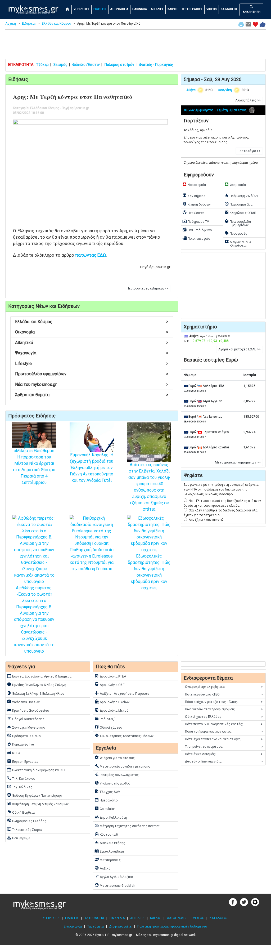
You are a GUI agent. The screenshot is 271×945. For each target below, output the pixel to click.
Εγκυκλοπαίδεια (109, 851)
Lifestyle (91, 363)
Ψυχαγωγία (91, 352)
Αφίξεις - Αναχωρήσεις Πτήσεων (121, 693)
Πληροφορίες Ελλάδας (26, 820)
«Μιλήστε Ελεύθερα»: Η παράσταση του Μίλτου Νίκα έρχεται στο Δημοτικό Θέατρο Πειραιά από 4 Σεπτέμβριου (34, 466)
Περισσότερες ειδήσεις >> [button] (147, 288)
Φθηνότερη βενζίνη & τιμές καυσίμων (38, 803)
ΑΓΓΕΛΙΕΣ (157, 9)
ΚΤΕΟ (13, 752)
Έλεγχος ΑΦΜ (107, 791)
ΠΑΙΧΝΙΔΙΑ (139, 9)
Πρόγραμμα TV (195, 221)
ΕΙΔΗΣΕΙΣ (99, 9)
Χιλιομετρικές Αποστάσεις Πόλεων (123, 735)
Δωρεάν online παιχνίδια (224, 761)
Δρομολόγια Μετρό (111, 710)
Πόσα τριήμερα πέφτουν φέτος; (224, 731)
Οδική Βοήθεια (21, 812)
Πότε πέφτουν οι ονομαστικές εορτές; (224, 724)
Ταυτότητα (95, 926)
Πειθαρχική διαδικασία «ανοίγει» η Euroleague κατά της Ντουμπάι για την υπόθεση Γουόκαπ (92, 559)
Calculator (104, 808)
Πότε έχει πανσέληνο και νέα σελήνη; (224, 739)
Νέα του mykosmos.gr (91, 384)
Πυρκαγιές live (20, 744)
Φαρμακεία (235, 184)
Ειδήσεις (29, 23)
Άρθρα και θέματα (91, 394)
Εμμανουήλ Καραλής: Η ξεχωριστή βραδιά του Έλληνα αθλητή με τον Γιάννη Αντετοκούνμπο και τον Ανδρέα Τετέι (91, 467)
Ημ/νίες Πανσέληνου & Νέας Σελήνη (36, 684)
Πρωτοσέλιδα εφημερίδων (91, 373)
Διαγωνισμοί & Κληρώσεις (237, 243)
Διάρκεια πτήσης (109, 842)
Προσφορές (235, 233)
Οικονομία (91, 332)
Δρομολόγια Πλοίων (111, 701)
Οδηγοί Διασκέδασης (25, 718)
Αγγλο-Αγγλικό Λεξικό (113, 876)
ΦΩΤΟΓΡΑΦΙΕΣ (192, 9)
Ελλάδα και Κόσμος (56, 23)
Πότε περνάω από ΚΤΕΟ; (224, 694)
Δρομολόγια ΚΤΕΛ (110, 676)
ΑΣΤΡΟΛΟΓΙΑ (119, 9)
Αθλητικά (91, 342)
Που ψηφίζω (18, 837)
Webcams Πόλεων (23, 701)
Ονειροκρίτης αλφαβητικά (224, 687)
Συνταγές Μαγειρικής (26, 727)
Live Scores (193, 212)
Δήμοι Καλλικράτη (110, 817)
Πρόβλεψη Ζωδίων (241, 195)
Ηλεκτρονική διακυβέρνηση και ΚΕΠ (36, 769)
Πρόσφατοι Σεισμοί (24, 735)
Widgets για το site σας (114, 757)
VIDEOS (211, 9)
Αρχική (10, 23)
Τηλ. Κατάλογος (21, 778)
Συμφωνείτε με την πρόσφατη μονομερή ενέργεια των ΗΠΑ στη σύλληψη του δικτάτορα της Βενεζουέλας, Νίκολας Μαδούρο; (221, 489)
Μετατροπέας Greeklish (114, 885)
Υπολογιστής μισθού (112, 783)
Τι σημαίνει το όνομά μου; (224, 746)
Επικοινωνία (73, 926)
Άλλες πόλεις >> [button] (248, 100)
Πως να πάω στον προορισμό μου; (224, 709)
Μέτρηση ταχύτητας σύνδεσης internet (127, 825)
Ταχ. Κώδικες (19, 786)
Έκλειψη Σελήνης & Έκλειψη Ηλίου (35, 693)
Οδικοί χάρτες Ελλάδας (224, 717)
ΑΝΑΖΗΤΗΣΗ (251, 9)
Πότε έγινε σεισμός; (224, 754)
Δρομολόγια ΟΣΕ (109, 684)
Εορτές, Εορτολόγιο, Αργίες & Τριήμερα (39, 676)
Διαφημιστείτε (120, 926)
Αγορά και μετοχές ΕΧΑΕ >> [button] (239, 349)
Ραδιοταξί (104, 718)
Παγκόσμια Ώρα (238, 204)
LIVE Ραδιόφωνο (197, 229)
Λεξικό (102, 868)
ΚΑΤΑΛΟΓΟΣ (229, 9)
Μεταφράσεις (107, 859)
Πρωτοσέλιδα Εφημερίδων (237, 223)
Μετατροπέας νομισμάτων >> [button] (238, 462)
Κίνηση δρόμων (196, 204)
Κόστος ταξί (106, 834)
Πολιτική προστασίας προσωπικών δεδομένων (172, 926)
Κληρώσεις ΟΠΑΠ (240, 212)
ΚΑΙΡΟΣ (173, 9)
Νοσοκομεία (194, 184)
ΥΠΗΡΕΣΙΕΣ (81, 9)
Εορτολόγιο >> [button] (249, 151)
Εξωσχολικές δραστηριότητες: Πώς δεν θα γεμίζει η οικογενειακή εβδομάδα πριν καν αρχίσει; (149, 572)
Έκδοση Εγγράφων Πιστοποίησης (34, 795)
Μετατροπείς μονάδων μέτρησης (122, 766)
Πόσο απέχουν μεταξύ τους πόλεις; (224, 702)
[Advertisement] (135, 45)
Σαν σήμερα (193, 195)
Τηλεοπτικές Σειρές (25, 829)
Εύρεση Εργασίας (22, 761)
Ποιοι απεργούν (196, 238)
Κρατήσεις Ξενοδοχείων (28, 710)
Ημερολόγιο (106, 799)
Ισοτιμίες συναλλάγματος (116, 774)
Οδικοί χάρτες (108, 727)
